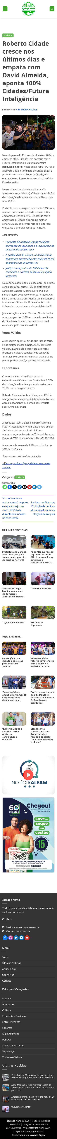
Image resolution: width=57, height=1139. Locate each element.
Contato (6, 980)
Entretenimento (11, 1022)
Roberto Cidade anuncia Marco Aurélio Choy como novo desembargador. (14, 696)
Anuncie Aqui (9, 969)
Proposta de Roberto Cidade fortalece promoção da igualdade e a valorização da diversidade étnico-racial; (29, 245)
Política (7, 35)
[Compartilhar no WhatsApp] (4, 487)
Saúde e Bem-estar (13, 1045)
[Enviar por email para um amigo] (24, 487)
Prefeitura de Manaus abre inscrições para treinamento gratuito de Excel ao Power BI (14, 556)
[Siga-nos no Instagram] (10, 937)
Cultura (6, 1010)
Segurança (8, 1051)
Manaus (7, 998)
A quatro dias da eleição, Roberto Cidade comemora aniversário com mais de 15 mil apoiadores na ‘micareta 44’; (29, 258)
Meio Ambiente (10, 1033)
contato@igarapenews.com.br (26, 927)
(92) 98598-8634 (23, 931)
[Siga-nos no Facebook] (5, 937)
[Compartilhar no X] (14, 487)
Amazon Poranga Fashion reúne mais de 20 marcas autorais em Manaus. (13, 592)
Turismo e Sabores (13, 1057)
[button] (5, 8)
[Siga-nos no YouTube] (26, 937)
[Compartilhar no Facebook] (9, 487)
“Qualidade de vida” (13, 622)
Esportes (7, 1028)
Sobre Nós (8, 975)
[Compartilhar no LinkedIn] (34, 487)
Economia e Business (14, 1016)
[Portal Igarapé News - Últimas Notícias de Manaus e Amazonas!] (28, 9)
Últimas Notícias (11, 963)
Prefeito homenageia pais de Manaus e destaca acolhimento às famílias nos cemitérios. (42, 697)
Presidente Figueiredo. (37, 624)
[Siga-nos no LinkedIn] (21, 937)
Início (5, 957)
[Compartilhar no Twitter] (19, 487)
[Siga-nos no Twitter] (16, 937)
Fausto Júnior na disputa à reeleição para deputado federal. (12, 662)
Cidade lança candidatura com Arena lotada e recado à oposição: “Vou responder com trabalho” (42, 735)
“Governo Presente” (41, 588)
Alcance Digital (37, 1135)
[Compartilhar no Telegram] (39, 487)
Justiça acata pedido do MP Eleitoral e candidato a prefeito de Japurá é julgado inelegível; (28, 272)
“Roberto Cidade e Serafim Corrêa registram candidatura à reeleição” (12, 734)
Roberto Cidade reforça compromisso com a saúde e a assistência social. (42, 662)
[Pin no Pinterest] (29, 487)
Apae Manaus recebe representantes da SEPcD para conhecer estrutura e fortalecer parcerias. (42, 557)
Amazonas (8, 1004)
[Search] (52, 8)
